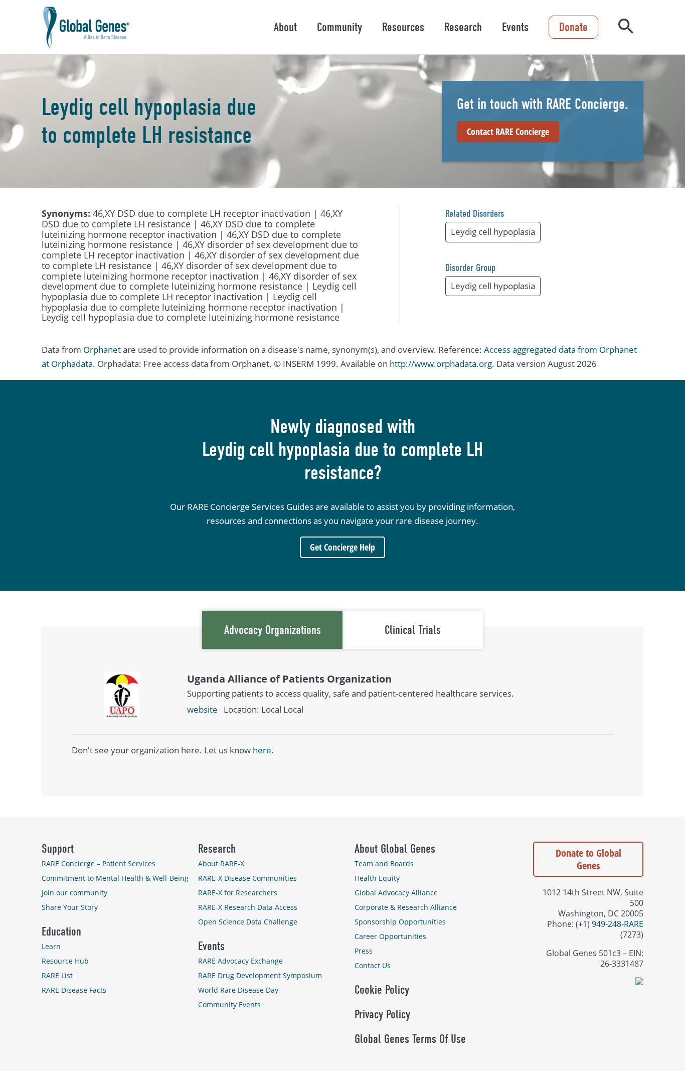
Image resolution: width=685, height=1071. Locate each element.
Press (364, 951)
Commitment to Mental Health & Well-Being (115, 878)
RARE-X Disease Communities (247, 878)
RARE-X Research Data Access (247, 907)
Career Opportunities (390, 936)
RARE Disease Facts (74, 990)
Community (339, 27)
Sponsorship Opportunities (400, 921)
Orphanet (102, 349)
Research (463, 27)
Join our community (74, 892)
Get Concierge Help (342, 547)
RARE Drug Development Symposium (260, 975)
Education (61, 931)
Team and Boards (384, 863)
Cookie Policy (382, 990)
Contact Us (373, 965)
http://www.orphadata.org (441, 363)
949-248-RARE (617, 923)
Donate (573, 27)
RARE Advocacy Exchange (240, 961)
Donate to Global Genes (588, 859)
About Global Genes (395, 849)
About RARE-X (221, 863)
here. (263, 750)
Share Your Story (70, 907)
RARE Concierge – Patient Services (98, 863)
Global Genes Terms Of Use (410, 1039)
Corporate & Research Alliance (406, 907)
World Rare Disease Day (238, 990)
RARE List (57, 975)
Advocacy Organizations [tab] (272, 630)
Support (58, 849)
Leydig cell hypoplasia (493, 231)
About (285, 27)
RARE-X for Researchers (237, 892)
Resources (403, 27)
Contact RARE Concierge (508, 131)
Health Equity (377, 878)
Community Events (229, 1004)
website (202, 709)
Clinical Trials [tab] (413, 630)
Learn (51, 946)
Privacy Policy (382, 1014)
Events (515, 27)
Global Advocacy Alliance (396, 892)
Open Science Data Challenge (247, 921)
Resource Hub (65, 961)
